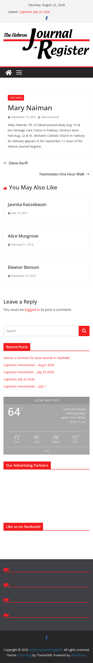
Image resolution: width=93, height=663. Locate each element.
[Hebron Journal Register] (8, 72)
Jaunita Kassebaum (27, 204)
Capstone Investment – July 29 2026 (28, 372)
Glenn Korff (18, 163)
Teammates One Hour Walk (61, 174)
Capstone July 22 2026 (34, 12)
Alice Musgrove (23, 236)
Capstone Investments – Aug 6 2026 (28, 365)
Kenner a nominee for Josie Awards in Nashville (36, 358)
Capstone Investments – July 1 (24, 386)
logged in (32, 309)
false (46, 450)
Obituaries (16, 97)
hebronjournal (50, 117)
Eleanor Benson (23, 267)
